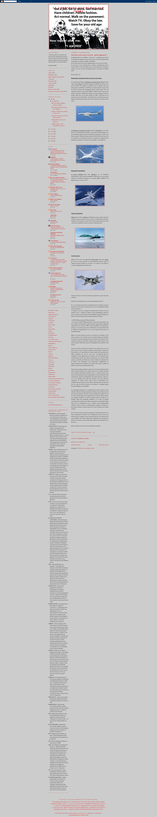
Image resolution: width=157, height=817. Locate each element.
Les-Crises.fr (53, 149)
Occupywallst (52, 393)
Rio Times (51, 337)
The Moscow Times (53, 310)
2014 (51, 129)
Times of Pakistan (53, 347)
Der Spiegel (51, 333)
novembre (54, 101)
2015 (51, 99)
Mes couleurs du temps (56, 246)
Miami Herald (52, 343)
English (50, 85)
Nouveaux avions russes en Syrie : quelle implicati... (59, 116)
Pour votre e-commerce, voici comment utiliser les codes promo (57, 227)
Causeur (51, 360)
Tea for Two (51, 362)
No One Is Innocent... (55, 273)
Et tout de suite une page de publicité (58, 173)
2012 (51, 134)
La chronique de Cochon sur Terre (78, 9)
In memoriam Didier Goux (56, 195)
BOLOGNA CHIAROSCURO (57, 247)
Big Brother (51, 75)
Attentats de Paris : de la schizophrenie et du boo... (58, 124)
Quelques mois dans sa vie (56, 211)
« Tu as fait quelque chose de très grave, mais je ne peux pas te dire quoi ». (58, 276)
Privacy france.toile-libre (55, 389)
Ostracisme (53, 210)
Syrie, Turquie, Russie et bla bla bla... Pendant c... (59, 108)
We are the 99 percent (54, 395)
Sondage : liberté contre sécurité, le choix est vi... (59, 112)
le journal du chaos (55, 226)
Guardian (51, 318)
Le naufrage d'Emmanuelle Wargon (58, 242)
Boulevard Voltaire (53, 358)
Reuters (50, 368)
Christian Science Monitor (55, 341)
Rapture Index (52, 376)
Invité (50, 87)
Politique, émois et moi (56, 187)
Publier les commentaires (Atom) (86, 448)
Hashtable (53, 157)
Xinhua (50, 331)
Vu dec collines (54, 194)
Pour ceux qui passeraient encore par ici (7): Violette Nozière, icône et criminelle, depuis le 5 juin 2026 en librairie (58, 181)
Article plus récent (75, 445)
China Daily (52, 321)
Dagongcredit (52, 372)
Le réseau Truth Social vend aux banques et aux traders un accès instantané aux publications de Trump (58, 152)
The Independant (53, 335)
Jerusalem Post (52, 316)
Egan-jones (51, 370)
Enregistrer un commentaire (78, 442)
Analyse (51, 73)
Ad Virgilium (53, 172)
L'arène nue (53, 258)
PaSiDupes (53, 286)
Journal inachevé (54, 200)
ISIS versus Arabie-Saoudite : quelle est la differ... (58, 104)
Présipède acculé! (54, 222)
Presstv (50, 327)
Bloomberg (51, 366)
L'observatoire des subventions (56, 378)
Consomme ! (52, 387)
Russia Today (52, 325)
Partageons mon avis (55, 295)
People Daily (52, 329)
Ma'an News (51, 312)
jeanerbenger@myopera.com (56, 405)
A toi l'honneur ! (54, 241)
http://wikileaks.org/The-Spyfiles (57, 397)
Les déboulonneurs (53, 385)
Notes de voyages (53, 89)
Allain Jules (53, 215)
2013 (51, 131)
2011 (51, 136)
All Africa (51, 323)
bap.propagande (52, 391)
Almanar (51, 354)
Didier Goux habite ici (56, 199)
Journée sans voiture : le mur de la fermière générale (57, 302)
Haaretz (50, 351)
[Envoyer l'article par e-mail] (93, 432)
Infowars (51, 345)
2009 (51, 141)
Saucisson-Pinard (54, 164)
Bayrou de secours (54, 206)
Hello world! (53, 216)
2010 (51, 138)
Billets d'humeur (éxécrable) (55, 77)
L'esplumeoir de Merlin (56, 281)
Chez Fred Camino (55, 204)
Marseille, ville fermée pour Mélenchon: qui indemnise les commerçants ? (56, 289)
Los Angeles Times (53, 339)
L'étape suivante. (54, 300)
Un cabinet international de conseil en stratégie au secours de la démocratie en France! (58, 167)
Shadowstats (52, 374)
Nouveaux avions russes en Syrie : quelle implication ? (89, 55)
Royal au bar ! (53, 296)
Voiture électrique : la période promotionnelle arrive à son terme (57, 159)
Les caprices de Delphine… (56, 269)
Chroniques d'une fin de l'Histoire (56, 233)
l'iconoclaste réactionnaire (57, 251)
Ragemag (51, 356)
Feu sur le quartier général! (57, 177)
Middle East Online (53, 314)
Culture (50, 79)
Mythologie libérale (54, 282)
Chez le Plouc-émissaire (56, 268)
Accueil (90, 445)
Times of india (52, 349)
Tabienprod (51, 364)
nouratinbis (53, 220)
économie (51, 83)
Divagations (52, 81)
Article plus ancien (103, 445)
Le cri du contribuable (54, 380)
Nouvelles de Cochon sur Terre (56, 91)
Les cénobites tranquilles (55, 382)
